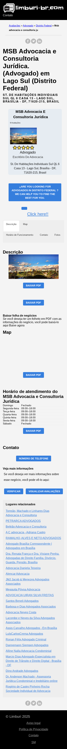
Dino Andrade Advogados (22, 670)
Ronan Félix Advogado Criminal (26, 639)
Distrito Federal (44, 25)
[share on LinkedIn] (39, 42)
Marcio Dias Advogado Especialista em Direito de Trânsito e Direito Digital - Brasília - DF (33, 661)
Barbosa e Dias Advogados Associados (31, 606)
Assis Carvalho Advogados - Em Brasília (31, 628)
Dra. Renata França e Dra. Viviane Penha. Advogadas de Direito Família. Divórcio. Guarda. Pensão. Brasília (32, 558)
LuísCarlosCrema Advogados (24, 633)
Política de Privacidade (33, 729)
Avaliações (14, 25)
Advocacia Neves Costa (21, 612)
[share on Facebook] (28, 42)
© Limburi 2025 (18, 716)
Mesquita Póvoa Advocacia (23, 589)
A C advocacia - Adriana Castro (25, 532)
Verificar (13, 491)
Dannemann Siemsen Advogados (27, 645)
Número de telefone (33, 458)
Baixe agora (16, 325)
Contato (8, 15)
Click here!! (37, 214)
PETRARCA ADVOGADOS (23, 520)
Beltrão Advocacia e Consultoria (26, 526)
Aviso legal (33, 723)
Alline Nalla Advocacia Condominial (28, 650)
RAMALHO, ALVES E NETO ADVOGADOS (33, 538)
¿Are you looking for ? (35, 192)
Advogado (28, 25)
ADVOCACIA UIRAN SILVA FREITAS (30, 595)
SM (33, 742)
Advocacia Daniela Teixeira (23, 568)
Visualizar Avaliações (44, 491)
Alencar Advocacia (17, 573)
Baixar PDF (33, 285)
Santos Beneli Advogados (22, 600)
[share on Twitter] (33, 42)
